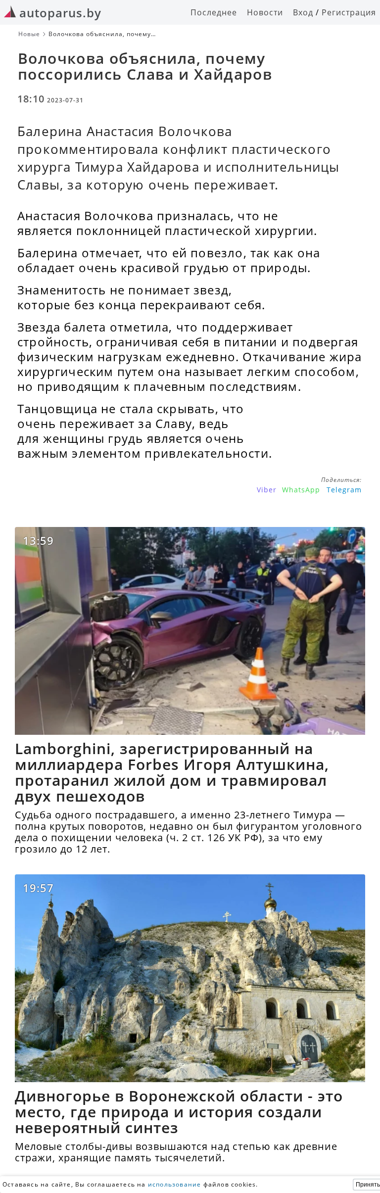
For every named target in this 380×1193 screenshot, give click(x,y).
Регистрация (349, 12)
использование (174, 1184)
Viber (267, 489)
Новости (265, 12)
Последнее (213, 12)
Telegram (344, 489)
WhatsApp (301, 489)
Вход (303, 12)
